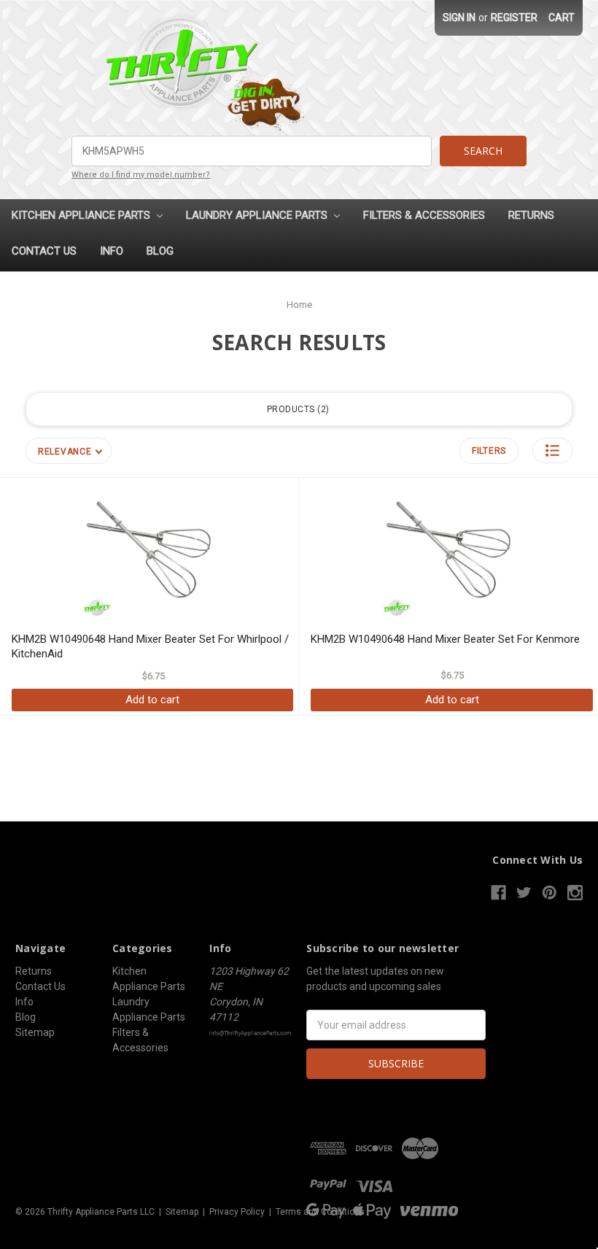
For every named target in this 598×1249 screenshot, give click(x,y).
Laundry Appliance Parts (258, 215)
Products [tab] (297, 409)
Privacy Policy (237, 1212)
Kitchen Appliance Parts (82, 215)
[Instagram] (575, 892)
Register (514, 17)
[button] (552, 450)
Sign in (459, 17)
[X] (524, 892)
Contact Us (44, 251)
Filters (489, 451)
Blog (160, 251)
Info (111, 251)
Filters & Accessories (424, 215)
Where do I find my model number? (140, 174)
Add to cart (152, 699)
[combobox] (251, 151)
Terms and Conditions (320, 1212)
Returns (531, 215)
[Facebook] (498, 892)
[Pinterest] (549, 892)
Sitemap (35, 1032)
